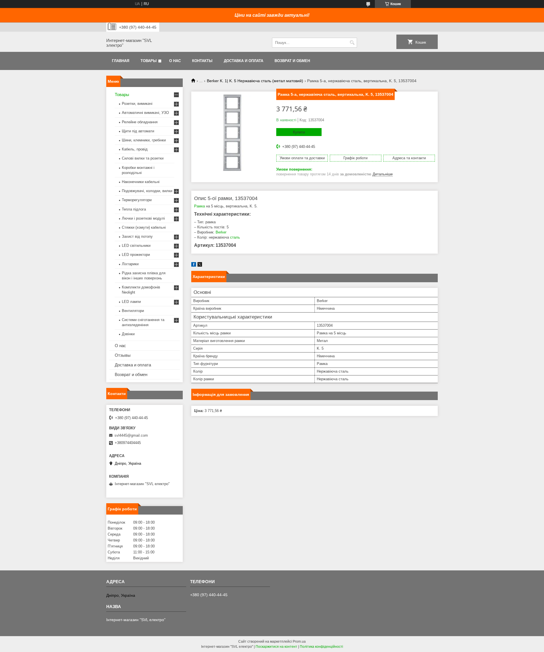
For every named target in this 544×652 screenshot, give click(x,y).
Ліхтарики (130, 264)
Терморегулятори (137, 200)
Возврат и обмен (292, 61)
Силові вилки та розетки (142, 158)
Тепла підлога (134, 209)
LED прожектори (136, 254)
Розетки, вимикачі (137, 103)
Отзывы (123, 355)
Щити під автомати (138, 131)
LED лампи (131, 302)
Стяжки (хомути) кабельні (144, 227)
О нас (175, 61)
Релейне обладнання (140, 122)
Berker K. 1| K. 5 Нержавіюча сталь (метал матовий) (255, 80)
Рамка (199, 206)
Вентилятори (133, 311)
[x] (199, 265)
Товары (149, 61)
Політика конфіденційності (321, 647)
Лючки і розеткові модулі (143, 218)
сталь (235, 237)
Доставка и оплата (243, 61)
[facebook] (193, 265)
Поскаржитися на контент (276, 647)
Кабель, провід (135, 149)
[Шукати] (352, 43)
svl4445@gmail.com (131, 435)
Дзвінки (128, 334)
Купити (299, 132)
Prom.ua (299, 641)
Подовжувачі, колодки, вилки (147, 191)
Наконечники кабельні (141, 182)
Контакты (202, 61)
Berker (221, 232)
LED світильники (136, 245)
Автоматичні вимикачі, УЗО (145, 113)
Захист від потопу (137, 236)
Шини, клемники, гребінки (144, 140)
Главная (120, 61)
